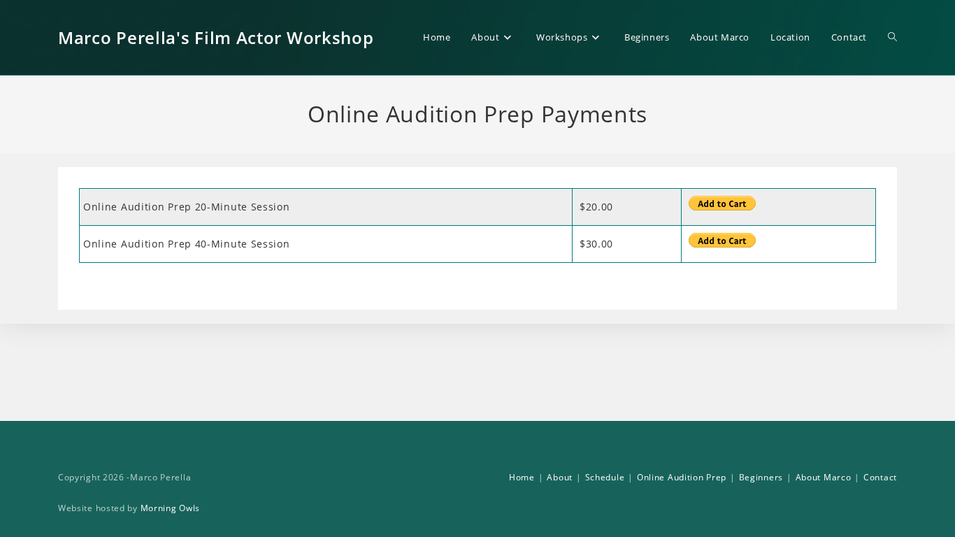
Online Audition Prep (681, 477)
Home (522, 477)
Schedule (605, 477)
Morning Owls (170, 508)
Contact (880, 477)
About (560, 477)
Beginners (761, 477)
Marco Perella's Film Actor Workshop (216, 37)
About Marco (824, 477)
